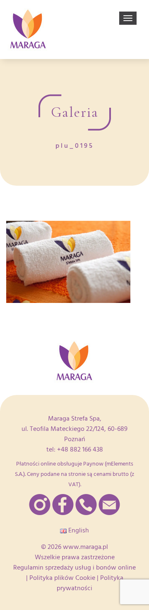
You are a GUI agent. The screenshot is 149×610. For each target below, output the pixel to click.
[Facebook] (63, 504)
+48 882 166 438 (80, 449)
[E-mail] (109, 504)
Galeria (75, 112)
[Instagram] (39, 504)
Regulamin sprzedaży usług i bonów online (74, 567)
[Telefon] (86, 504)
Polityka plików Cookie (62, 578)
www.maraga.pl (85, 547)
